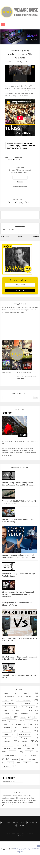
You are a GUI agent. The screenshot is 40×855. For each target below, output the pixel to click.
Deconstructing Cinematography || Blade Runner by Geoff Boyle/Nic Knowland (21, 145)
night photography (24, 734)
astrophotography (9, 707)
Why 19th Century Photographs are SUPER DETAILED (19, 676)
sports (12, 752)
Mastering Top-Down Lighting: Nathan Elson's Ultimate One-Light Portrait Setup (19, 483)
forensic (18, 724)
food (5, 724)
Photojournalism (9, 703)
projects (25, 745)
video (10, 763)
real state (7, 748)
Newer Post (4, 236)
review (20, 748)
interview (25, 727)
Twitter (6, 822)
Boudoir (6, 693)
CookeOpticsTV (14, 160)
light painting (25, 731)
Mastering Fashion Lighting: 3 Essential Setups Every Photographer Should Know (18, 556)
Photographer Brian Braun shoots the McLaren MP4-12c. (17, 603)
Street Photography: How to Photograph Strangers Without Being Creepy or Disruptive (18, 594)
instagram (7, 727)
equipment (11, 721)
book (17, 710)
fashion (29, 721)
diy (35, 717)
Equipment (15, 833)
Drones (28, 696)
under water (32, 759)
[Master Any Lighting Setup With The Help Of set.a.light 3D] (20, 37)
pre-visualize (8, 745)
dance (23, 717)
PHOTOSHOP (30, 833)
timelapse (15, 759)
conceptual (7, 717)
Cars (25, 693)
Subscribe (20, 290)
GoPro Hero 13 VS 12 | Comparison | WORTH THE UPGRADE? (19, 639)
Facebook (33, 822)
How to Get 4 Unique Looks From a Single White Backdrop (18, 574)
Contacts (20, 835)
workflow (6, 766)
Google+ (20, 825)
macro (6, 734)
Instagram (19, 822)
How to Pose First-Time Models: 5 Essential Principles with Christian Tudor (19, 658)
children (6, 713)
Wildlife (27, 703)
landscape (7, 731)
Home (20, 236)
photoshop (7, 741)
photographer (25, 738)
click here (20, 379)
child (30, 710)
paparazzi (7, 738)
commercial (25, 713)
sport (34, 748)
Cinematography (9, 696)
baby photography (28, 707)
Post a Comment (9, 229)
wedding (26, 763)
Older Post (36, 236)
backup (6, 710)
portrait (24, 741)
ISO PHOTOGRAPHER (24, 700)
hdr (31, 724)
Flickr (5, 700)
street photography (10, 755)
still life (29, 752)
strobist (33, 755)
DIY (23, 833)
